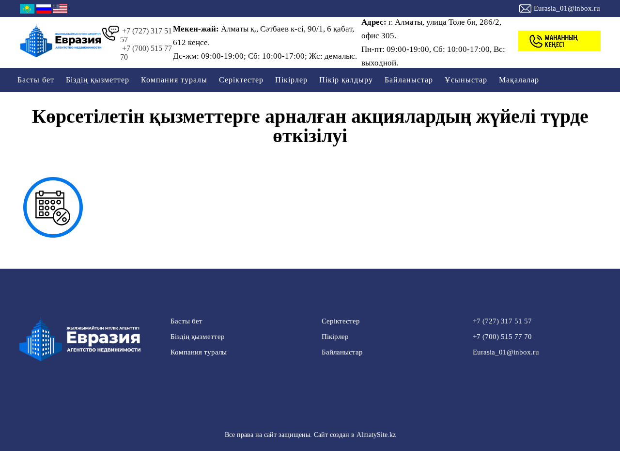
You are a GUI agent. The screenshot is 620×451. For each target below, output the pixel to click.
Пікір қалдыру (346, 80)
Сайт (321, 434)
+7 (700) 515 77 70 (146, 52)
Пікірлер (291, 80)
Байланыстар (409, 80)
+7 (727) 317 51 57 (146, 35)
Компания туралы (174, 80)
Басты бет (35, 80)
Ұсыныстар (466, 80)
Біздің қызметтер (97, 80)
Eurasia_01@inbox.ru (567, 8)
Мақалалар (519, 80)
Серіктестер (241, 80)
